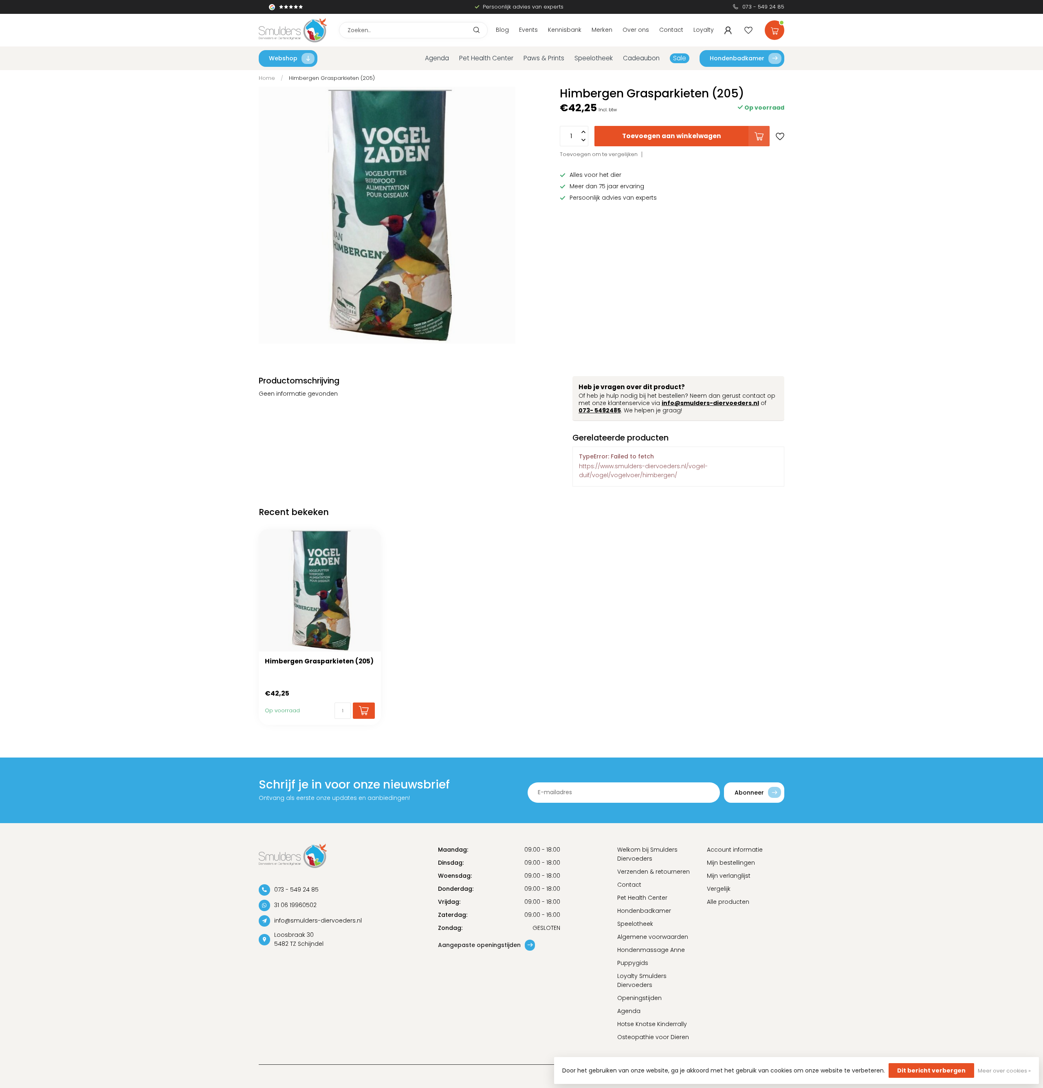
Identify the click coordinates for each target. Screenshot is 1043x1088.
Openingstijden (639, 998)
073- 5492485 (600, 410)
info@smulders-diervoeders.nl (710, 403)
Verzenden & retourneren (653, 872)
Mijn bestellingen (731, 863)
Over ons (636, 30)
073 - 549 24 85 (763, 7)
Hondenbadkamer (737, 58)
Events (528, 30)
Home (267, 78)
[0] (774, 28)
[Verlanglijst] (748, 30)
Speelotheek (593, 58)
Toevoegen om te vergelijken (599, 154)
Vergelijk (719, 889)
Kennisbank (564, 30)
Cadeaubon (641, 58)
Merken (602, 30)
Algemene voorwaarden (652, 937)
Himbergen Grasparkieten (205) (332, 78)
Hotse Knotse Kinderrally (652, 1024)
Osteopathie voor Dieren (653, 1037)
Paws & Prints (544, 58)
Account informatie (735, 850)
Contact (671, 30)
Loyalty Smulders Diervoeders (642, 980)
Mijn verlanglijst (728, 876)
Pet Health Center (486, 58)
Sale (679, 58)
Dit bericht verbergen (931, 1070)
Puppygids (632, 963)
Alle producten (728, 902)
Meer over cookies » (1004, 1070)
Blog (502, 30)
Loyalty (703, 30)
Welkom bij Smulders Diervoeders (647, 854)
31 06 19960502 (295, 905)
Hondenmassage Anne (651, 950)
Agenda (437, 58)
